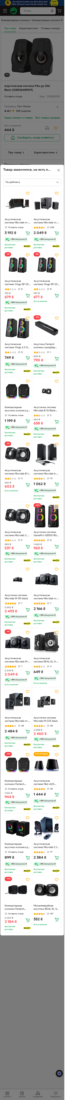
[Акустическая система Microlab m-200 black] (18, 203)
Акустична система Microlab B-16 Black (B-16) (45, 409)
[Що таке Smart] (27, 246)
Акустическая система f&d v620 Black (44, 783)
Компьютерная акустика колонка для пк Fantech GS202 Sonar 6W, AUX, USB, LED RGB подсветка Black (18, 409)
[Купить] (28, 233)
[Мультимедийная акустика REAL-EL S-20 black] (46, 890)
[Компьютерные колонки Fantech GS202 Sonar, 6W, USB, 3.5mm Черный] (18, 890)
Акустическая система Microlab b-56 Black (46, 472)
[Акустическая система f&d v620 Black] (46, 765)
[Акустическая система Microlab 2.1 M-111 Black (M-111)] (46, 828)
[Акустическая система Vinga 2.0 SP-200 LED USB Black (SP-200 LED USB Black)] (18, 328)
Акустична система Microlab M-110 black (16, 597)
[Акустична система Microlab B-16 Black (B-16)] (46, 391)
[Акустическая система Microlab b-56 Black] (46, 455)
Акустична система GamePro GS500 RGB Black (46, 534)
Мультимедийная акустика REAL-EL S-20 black (46, 908)
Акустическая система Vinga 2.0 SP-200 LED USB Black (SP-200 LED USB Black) (17, 346)
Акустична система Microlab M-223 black (46, 719)
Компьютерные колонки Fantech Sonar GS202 (14, 783)
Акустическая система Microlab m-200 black (16, 221)
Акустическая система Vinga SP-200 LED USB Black (17, 283)
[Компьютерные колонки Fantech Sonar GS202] (18, 765)
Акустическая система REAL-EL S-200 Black (45, 660)
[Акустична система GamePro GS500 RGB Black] (46, 516)
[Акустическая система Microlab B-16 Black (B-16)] (18, 455)
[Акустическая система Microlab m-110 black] (46, 579)
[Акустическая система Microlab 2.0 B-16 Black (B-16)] (18, 516)
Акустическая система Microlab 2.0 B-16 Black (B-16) (17, 534)
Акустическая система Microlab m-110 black (45, 597)
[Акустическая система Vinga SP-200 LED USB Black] (18, 265)
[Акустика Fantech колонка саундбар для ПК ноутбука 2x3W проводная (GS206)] (46, 328)
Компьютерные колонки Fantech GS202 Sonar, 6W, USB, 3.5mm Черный (16, 908)
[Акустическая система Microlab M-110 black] (18, 642)
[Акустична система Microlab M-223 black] (46, 702)
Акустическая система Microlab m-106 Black (45, 221)
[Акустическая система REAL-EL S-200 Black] (46, 642)
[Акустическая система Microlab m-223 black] (18, 702)
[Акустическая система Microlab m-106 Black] (46, 203)
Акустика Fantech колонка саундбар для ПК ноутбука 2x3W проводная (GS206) (44, 346)
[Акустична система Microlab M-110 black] (18, 579)
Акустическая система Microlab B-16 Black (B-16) (17, 472)
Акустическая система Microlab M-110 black (16, 660)
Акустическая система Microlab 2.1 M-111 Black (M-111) (45, 846)
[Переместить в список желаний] (28, 193)
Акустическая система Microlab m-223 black (16, 720)
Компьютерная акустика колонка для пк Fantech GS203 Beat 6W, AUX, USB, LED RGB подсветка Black (18, 846)
